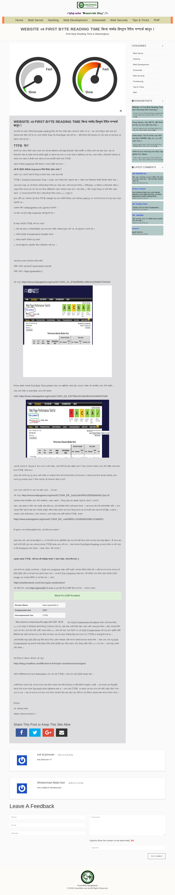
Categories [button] (139, 46)
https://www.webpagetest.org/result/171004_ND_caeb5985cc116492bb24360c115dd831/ (58, 519)
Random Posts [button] (143, 101)
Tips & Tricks (140, 20)
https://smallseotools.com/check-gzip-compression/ (39, 583)
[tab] (148, 46)
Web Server (35, 20)
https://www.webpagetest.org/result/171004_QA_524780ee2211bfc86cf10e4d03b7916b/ (63, 396)
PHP (157, 20)
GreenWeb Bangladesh (87, 885)
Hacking (53, 20)
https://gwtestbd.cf (39, 588)
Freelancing (138, 81)
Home (19, 20)
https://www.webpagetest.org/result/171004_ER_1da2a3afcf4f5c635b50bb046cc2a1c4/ (66, 495)
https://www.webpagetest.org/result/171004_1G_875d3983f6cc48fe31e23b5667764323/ (66, 282)
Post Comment (156, 856)
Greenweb (99, 20)
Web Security (119, 20)
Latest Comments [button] (145, 167)
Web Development (75, 20)
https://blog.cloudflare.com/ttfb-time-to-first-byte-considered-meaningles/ (50, 663)
